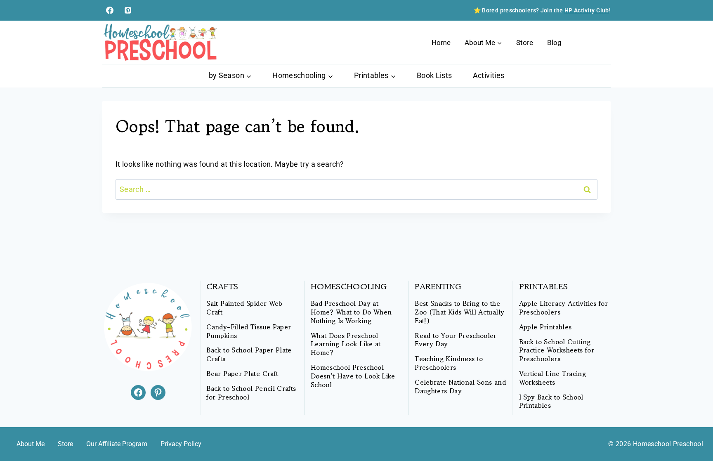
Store (524, 42)
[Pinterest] (127, 10)
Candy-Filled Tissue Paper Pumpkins (248, 331)
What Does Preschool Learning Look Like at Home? (346, 344)
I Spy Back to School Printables (551, 401)
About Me (31, 444)
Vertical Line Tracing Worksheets (552, 378)
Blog (554, 42)
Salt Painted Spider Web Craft (244, 308)
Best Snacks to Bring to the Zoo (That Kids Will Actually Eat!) (459, 312)
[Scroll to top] (693, 428)
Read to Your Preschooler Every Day (456, 340)
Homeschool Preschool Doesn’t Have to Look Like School (353, 376)
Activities (489, 75)
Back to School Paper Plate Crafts (248, 354)
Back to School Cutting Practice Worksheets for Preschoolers (556, 350)
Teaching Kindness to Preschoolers (449, 363)
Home (441, 42)
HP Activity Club (586, 10)
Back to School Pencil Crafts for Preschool (251, 393)
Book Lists (434, 75)
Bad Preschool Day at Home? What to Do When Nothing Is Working (351, 312)
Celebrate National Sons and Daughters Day (460, 386)
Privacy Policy (181, 444)
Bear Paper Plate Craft (242, 373)
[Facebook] (109, 10)
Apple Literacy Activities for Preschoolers (563, 308)
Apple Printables (545, 327)
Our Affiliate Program (116, 444)
